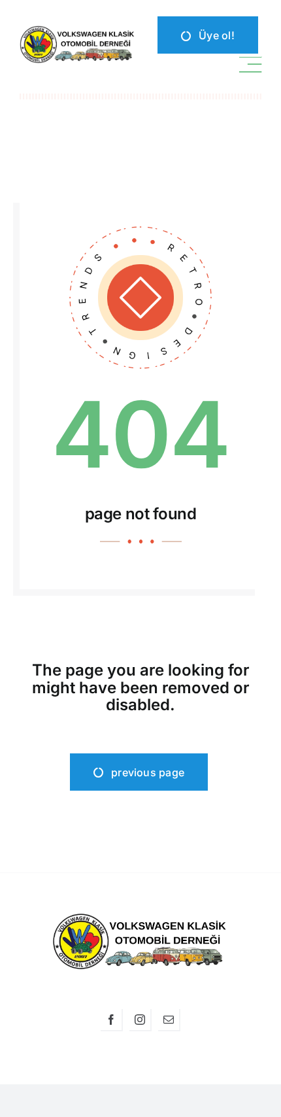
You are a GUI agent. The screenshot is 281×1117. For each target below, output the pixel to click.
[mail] (169, 1020)
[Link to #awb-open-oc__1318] (250, 65)
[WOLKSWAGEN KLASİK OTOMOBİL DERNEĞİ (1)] (78, 30)
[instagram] (140, 1020)
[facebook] (112, 1020)
